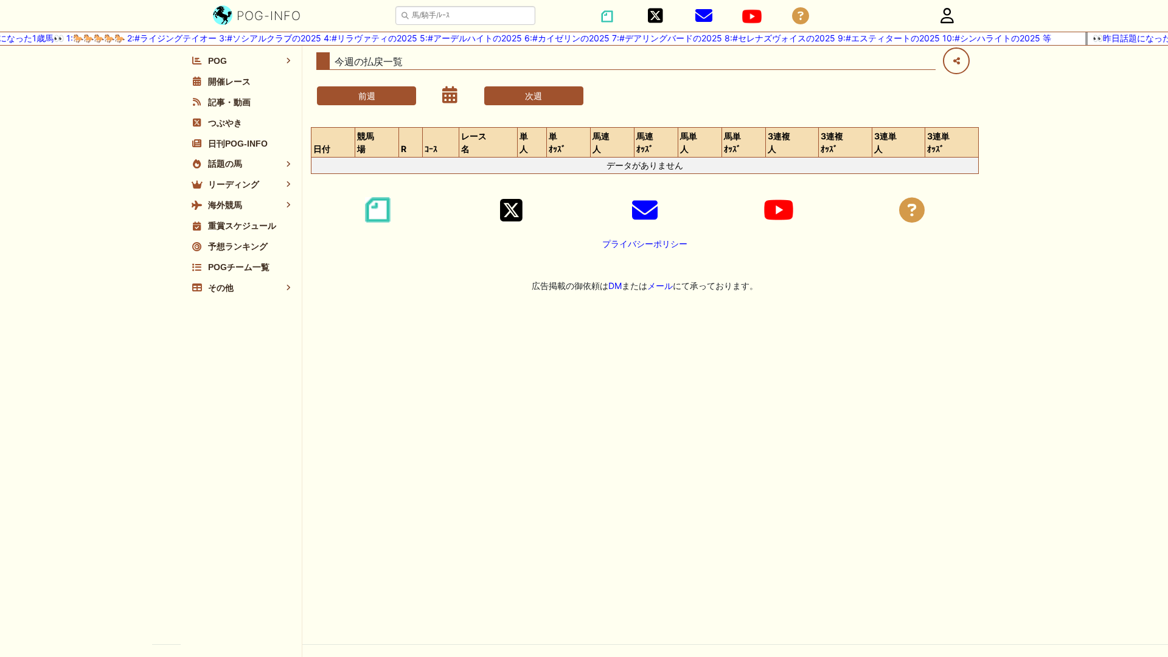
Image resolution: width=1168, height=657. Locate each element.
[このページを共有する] (956, 60)
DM (615, 285)
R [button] (403, 149)
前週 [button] (366, 96)
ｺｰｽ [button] (431, 149)
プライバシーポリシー (644, 243)
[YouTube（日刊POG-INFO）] (752, 16)
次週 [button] (533, 96)
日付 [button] (321, 149)
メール (660, 285)
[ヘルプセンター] (800, 16)
